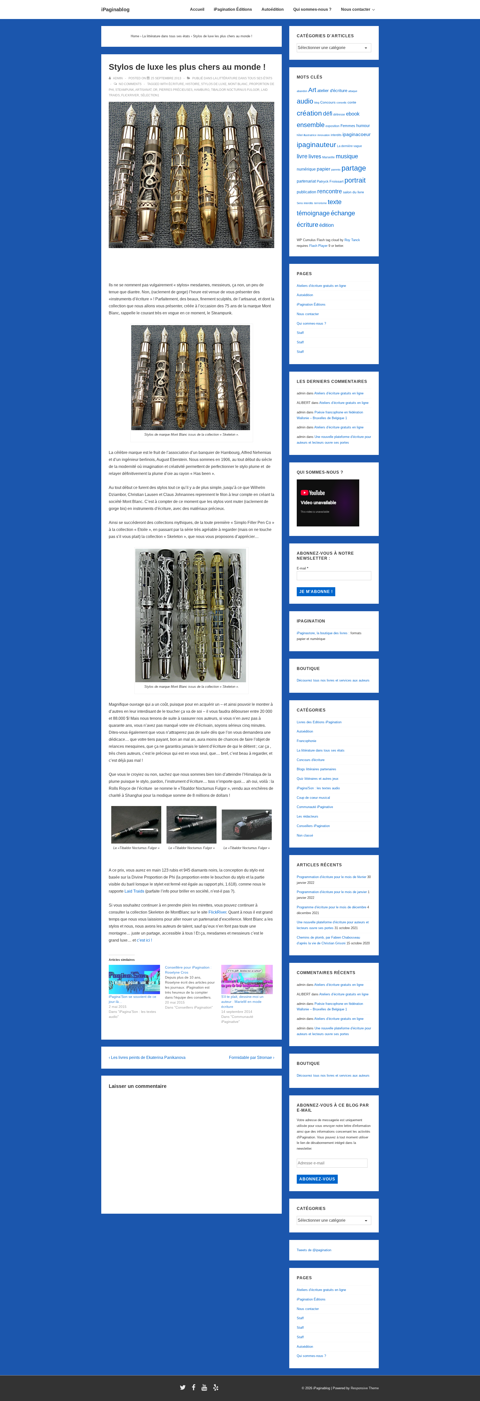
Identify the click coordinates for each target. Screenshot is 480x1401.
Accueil (197, 9)
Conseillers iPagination (313, 826)
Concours (328, 102)
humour (363, 125)
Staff (300, 333)
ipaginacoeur (356, 134)
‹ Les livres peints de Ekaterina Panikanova (147, 1057)
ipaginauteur (316, 145)
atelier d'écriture (332, 90)
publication (306, 192)
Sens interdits (305, 203)
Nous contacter (355, 9)
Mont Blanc (238, 84)
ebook (353, 114)
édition (326, 225)
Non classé (305, 835)
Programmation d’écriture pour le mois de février (331, 877)
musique (347, 156)
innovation (324, 135)
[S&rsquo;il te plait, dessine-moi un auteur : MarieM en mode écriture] (246, 979)
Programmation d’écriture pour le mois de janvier (332, 892)
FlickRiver (217, 912)
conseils (341, 102)
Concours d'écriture (310, 760)
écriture (176, 84)
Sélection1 (149, 95)
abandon (302, 91)
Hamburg (202, 90)
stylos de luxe (213, 84)
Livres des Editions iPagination (319, 722)
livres (314, 156)
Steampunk (124, 90)
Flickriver (130, 95)
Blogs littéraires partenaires (316, 769)
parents (335, 169)
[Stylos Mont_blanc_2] (191, 615)
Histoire (193, 84)
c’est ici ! (144, 940)
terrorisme (320, 203)
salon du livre (353, 192)
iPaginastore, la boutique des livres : (323, 633)
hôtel (299, 135)
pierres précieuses (175, 90)
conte (352, 102)
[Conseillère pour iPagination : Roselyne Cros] (193, 987)
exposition (333, 126)
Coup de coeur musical (313, 798)
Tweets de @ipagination (314, 1250)
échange (343, 213)
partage (354, 168)
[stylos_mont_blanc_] (191, 377)
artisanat (143, 90)
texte (335, 201)
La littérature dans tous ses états (242, 78)
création (309, 113)
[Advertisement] (191, 263)
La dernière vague (349, 146)
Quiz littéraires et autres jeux (317, 779)
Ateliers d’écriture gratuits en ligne (321, 286)
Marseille (328, 157)
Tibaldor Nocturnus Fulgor (235, 90)
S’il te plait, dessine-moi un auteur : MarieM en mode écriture (242, 1002)
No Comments (130, 84)
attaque (352, 91)
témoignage (313, 213)
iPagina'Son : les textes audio (318, 788)
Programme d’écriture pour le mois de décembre (331, 907)
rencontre (329, 191)
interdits (336, 135)
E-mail (302, 568)
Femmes (347, 126)
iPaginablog (115, 9)
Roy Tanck (352, 240)
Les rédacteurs (307, 816)
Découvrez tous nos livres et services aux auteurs (333, 680)
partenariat (306, 181)
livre (302, 156)
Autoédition (273, 9)
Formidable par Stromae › (251, 1057)
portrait (355, 180)
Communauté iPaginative (315, 807)
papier (323, 169)
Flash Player (318, 246)
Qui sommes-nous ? (312, 9)
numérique (306, 169)
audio (305, 101)
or (155, 90)
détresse (339, 114)
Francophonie (306, 741)
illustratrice (310, 135)
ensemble (310, 124)
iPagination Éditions (233, 9)
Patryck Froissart (330, 181)
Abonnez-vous (317, 1179)
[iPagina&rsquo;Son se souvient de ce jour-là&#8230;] (134, 979)
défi (327, 113)
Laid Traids (134, 891)
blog (316, 102)
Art (312, 89)
